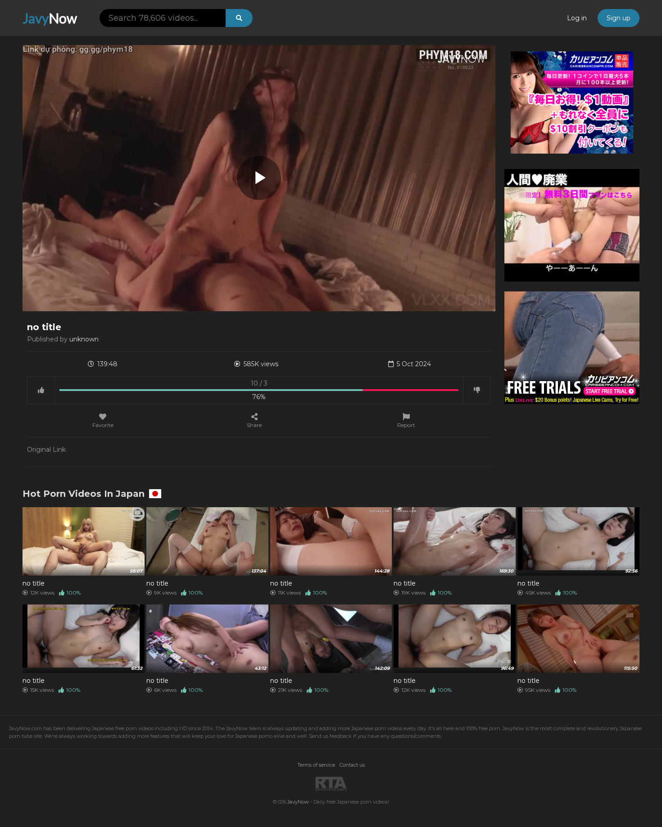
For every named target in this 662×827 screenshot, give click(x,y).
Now (50, 18)
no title (34, 583)
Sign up (618, 18)
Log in (577, 18)
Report (406, 425)
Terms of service (316, 765)
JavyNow (298, 802)
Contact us (352, 765)
